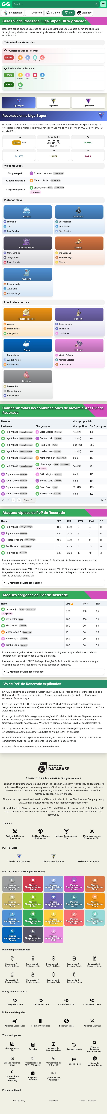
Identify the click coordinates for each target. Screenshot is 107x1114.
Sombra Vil (64, 328)
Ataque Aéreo (14, 360)
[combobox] (53, 4)
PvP (71, 12)
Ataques (86, 12)
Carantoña (64, 333)
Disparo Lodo (13, 284)
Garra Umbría (13, 253)
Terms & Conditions (88, 1100)
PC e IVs (55, 12)
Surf (9, 226)
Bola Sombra (13, 231)
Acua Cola (12, 288)
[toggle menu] (97, 4)
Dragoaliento (13, 355)
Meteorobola (13, 328)
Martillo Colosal (66, 360)
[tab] (19, 102)
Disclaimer (53, 1100)
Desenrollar (12, 386)
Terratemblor (65, 364)
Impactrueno (65, 253)
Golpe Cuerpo (14, 391)
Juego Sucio (13, 257)
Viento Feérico (66, 355)
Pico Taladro (65, 231)
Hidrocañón (64, 226)
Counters (37, 12)
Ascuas (10, 324)
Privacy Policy (19, 1100)
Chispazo (63, 262)
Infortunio (11, 221)
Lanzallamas (13, 364)
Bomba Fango (65, 257)
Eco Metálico (65, 221)
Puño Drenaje (13, 262)
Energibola (12, 333)
